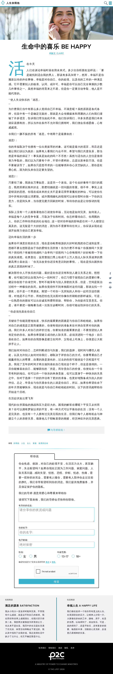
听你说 (34, 456)
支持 (72, 648)
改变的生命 (43, 443)
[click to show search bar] (106, 3)
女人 (29, 443)
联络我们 (52, 648)
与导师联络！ (58, 430)
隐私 (54, 562)
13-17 (65, 556)
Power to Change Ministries (63, 664)
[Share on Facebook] (110, 273)
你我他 (16, 443)
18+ (78, 556)
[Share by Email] (110, 282)
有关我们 (42, 648)
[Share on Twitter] (110, 278)
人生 (23, 443)
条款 (47, 562)
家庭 (35, 443)
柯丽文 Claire (56, 53)
